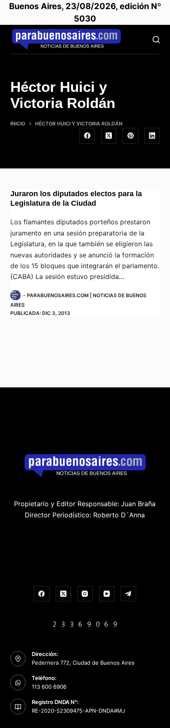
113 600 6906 (49, 686)
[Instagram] (85, 594)
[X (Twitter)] (109, 136)
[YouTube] (107, 594)
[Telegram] (128, 594)
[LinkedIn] (152, 136)
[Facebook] (87, 136)
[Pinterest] (130, 136)
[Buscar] (156, 39)
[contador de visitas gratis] (85, 623)
